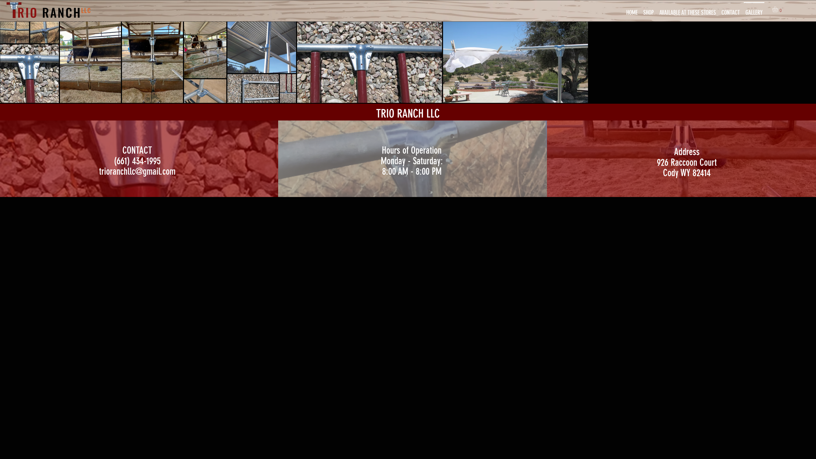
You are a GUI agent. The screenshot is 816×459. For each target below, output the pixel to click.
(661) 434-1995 (137, 161)
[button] (778, 9)
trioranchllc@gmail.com (137, 171)
